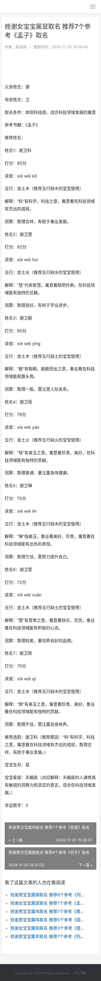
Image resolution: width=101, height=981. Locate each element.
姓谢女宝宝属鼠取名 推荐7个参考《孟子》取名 (49, 903)
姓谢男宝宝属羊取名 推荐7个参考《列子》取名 (49, 936)
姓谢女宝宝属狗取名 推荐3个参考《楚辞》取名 (49, 928)
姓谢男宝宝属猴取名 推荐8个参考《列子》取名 (49, 894)
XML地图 (80, 973)
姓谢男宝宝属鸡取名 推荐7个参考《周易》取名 (49, 911)
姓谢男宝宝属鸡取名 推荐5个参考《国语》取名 (49, 919)
